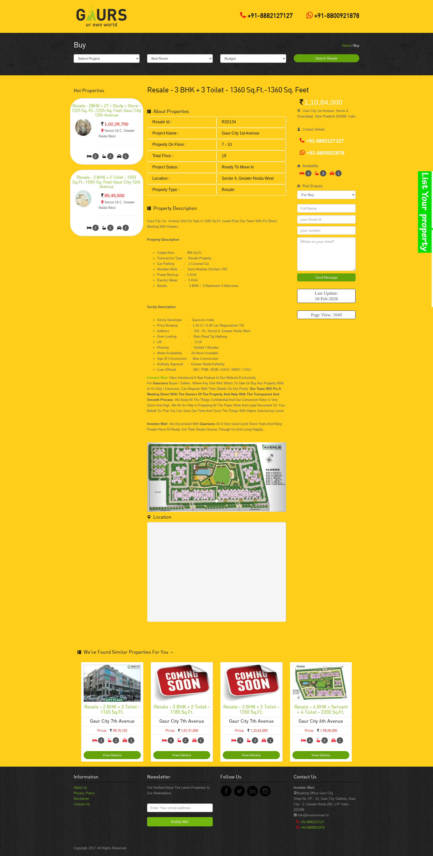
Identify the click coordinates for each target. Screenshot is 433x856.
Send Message (326, 277)
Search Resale (326, 58)
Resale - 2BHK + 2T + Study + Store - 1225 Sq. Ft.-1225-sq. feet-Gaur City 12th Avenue (106, 110)
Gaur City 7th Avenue (112, 721)
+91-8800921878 (336, 15)
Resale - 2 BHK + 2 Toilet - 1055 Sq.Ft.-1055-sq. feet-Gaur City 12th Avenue (106, 181)
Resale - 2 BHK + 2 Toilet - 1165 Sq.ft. (112, 709)
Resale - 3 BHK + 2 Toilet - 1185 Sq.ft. (182, 709)
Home (346, 45)
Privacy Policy (84, 793)
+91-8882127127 (269, 15)
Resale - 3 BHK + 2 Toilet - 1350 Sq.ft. (251, 709)
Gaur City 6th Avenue (320, 721)
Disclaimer (81, 799)
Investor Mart (157, 378)
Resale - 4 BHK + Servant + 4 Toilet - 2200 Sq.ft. (321, 709)
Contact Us (82, 804)
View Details (112, 755)
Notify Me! (180, 821)
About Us (80, 787)
